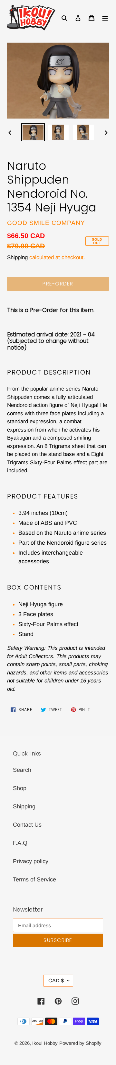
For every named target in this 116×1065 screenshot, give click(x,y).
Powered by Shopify (80, 1043)
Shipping (17, 257)
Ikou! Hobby (45, 1043)
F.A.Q (20, 843)
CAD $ (56, 980)
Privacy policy (30, 861)
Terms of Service (34, 879)
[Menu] (105, 17)
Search (22, 770)
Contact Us (27, 824)
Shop (19, 788)
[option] (32, 132)
